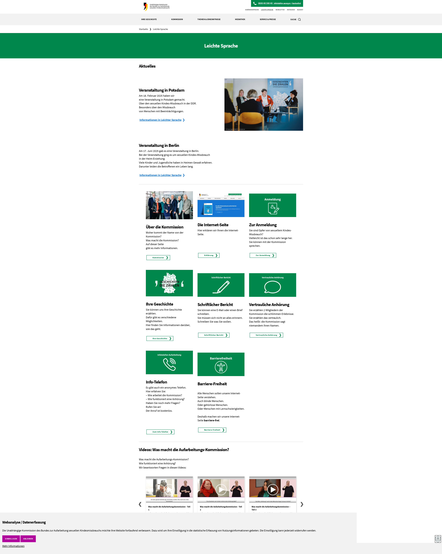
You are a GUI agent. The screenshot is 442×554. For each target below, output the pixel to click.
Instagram (291, 10)
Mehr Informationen (13, 546)
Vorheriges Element (140, 504)
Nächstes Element (302, 504)
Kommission (177, 19)
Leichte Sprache (267, 10)
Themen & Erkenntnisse (209, 19)
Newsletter (280, 10)
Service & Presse (268, 19)
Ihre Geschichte (149, 19)
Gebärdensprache (252, 10)
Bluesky (300, 10)
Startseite (143, 29)
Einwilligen (11, 538)
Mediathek (240, 19)
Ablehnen (28, 538)
